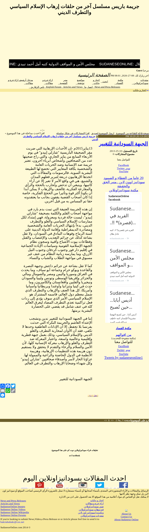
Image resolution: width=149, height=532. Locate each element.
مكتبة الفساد (123, 328)
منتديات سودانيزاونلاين (92, 515)
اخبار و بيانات (139, 90)
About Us (126, 513)
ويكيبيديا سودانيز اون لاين (91, 512)
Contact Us (126, 516)
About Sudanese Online (126, 519)
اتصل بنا (88, 87)
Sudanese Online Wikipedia (14, 512)
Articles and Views (72, 87)
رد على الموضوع (139, 420)
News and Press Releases (106, 87)
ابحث (104, 81)
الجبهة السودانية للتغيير (123, 143)
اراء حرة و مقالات (95, 503)
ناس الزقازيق (36, 87)
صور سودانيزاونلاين (94, 506)
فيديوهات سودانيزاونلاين (91, 509)
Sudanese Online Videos (12, 509)
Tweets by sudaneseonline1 (123, 357)
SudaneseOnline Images (12, 506)
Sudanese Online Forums (13, 515)
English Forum (52, 87)
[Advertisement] (74, 39)
